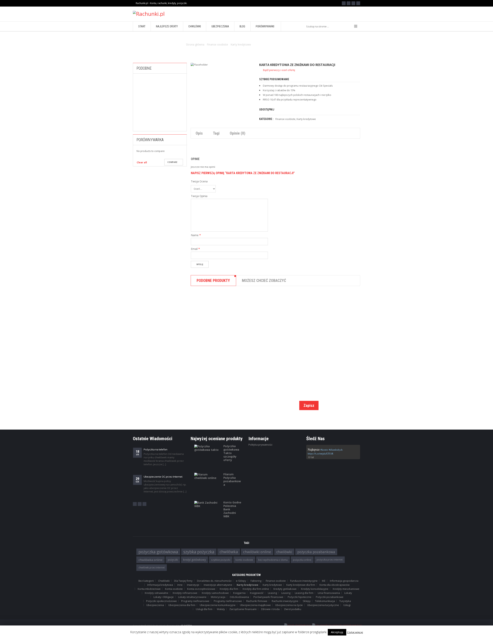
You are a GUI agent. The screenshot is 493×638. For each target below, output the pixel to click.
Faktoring (256, 580)
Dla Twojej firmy (183, 580)
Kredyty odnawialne (156, 593)
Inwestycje (193, 585)
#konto (324, 449)
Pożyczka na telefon (155, 449)
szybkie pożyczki (220, 559)
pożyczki (173, 559)
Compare (172, 162)
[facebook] (135, 504)
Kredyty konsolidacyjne (314, 589)
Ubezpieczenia (155, 605)
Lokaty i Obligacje (163, 597)
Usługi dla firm (204, 609)
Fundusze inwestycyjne (304, 580)
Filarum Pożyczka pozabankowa (232, 479)
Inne (180, 585)
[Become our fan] (344, 3)
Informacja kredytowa (160, 585)
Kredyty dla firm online (256, 589)
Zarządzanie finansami (243, 609)
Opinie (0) (237, 133)
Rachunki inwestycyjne (285, 601)
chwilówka (229, 551)
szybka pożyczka (198, 552)
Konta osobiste (174, 589)
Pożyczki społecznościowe (161, 601)
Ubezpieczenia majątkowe (255, 605)
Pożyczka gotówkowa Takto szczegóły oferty (231, 453)
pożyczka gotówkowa (158, 552)
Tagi (216, 133)
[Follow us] (348, 3)
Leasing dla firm (304, 593)
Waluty (221, 609)
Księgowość (256, 593)
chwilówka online (150, 560)
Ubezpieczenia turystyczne (323, 605)
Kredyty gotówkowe (285, 589)
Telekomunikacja (325, 601)
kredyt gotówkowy (194, 559)
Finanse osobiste (217, 44)
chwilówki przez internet (151, 567)
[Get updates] (358, 3)
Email (195, 249)
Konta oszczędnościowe (201, 589)
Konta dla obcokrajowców (334, 585)
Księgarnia (239, 593)
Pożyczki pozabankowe (169, 127)
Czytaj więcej (355, 632)
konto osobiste (244, 559)
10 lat (311, 457)
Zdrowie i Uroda (270, 609)
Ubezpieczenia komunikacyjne (218, 605)
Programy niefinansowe (195, 601)
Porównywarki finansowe (268, 597)
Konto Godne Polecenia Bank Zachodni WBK (232, 509)
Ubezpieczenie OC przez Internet (163, 476)
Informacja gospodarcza (344, 580)
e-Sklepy (241, 580)
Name (196, 235)
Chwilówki (256, 345)
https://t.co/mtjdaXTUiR (320, 453)
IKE (323, 580)
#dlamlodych (336, 449)
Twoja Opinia (199, 196)
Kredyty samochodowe (215, 593)
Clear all (142, 162)
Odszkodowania (239, 597)
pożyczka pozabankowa (316, 552)
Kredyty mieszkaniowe (346, 589)
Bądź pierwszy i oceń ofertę (279, 70)
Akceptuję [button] (337, 632)
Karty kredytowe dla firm (300, 585)
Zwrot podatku (292, 609)
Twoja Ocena (199, 181)
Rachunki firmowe (256, 601)
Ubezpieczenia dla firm (181, 605)
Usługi (346, 605)
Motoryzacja (218, 597)
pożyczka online (302, 559)
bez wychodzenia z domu (273, 559)
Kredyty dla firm (229, 589)
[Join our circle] (353, 3)
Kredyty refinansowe (185, 593)
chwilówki (284, 552)
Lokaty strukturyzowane (192, 597)
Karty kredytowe (241, 44)
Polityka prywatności (260, 444)
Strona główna (195, 44)
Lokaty (348, 593)
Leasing (272, 593)
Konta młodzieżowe (149, 589)
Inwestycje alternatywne (218, 585)
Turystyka (345, 601)
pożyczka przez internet (330, 559)
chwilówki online (257, 551)
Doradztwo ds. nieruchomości (214, 580)
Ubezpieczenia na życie (289, 605)
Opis (199, 133)
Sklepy (307, 601)
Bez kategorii (146, 580)
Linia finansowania (329, 593)
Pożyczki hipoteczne (299, 597)
